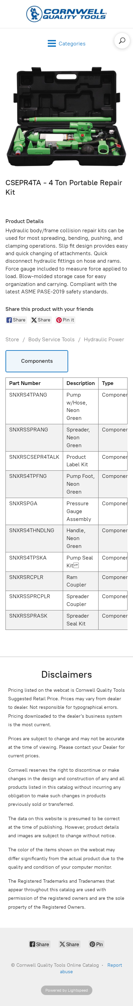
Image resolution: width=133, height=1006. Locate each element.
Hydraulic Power (104, 339)
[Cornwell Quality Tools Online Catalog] (66, 14)
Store (12, 339)
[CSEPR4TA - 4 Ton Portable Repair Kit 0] (66, 116)
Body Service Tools (51, 339)
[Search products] (122, 41)
